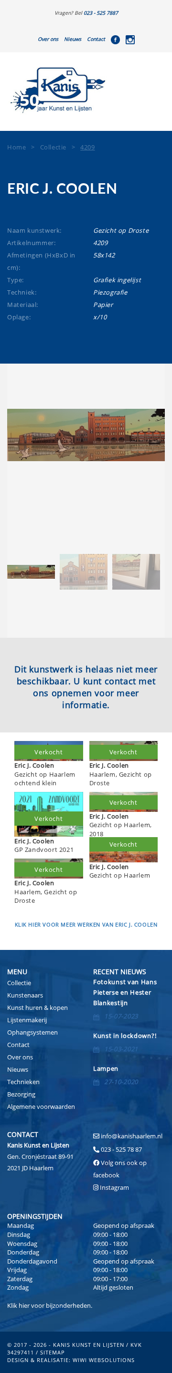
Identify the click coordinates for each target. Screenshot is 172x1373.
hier (24, 1305)
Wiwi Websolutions (104, 1359)
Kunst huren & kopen (37, 1007)
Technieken (23, 1081)
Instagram (114, 1187)
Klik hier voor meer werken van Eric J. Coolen (86, 924)
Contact (96, 39)
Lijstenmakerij (27, 1020)
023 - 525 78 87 (121, 1149)
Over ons (48, 39)
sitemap (52, 1352)
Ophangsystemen (32, 1032)
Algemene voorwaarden (41, 1106)
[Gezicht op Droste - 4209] (86, 435)
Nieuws (72, 39)
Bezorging (21, 1094)
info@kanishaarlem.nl (131, 1136)
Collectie (19, 982)
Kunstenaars (25, 995)
